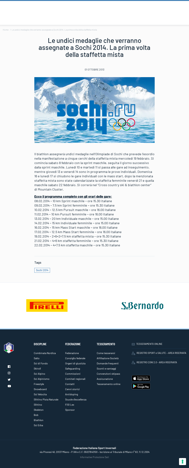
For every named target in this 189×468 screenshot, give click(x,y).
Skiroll (37, 368)
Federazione (72, 353)
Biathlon (38, 420)
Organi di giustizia (75, 363)
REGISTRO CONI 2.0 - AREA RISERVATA (157, 362)
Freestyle (39, 384)
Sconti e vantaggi (106, 368)
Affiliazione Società (107, 358)
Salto (36, 358)
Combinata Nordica (45, 353)
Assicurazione (105, 378)
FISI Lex (69, 404)
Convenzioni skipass (108, 373)
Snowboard (40, 389)
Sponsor (70, 409)
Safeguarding (72, 368)
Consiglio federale (75, 358)
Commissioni (72, 373)
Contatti (70, 384)
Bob (36, 414)
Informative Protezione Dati (94, 457)
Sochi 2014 (42, 270)
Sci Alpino (39, 373)
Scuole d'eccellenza (75, 399)
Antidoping (71, 394)
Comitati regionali (75, 378)
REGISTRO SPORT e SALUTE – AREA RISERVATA (161, 352)
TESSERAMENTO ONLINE (149, 343)
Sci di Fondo (41, 363)
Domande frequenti (108, 363)
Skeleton (39, 409)
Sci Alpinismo (41, 378)
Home (5, 29)
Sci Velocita (40, 394)
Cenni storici (72, 389)
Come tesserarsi (106, 353)
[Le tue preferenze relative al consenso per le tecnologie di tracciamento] (182, 461)
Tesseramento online (108, 384)
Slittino (38, 404)
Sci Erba (38, 425)
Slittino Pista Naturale (46, 399)
